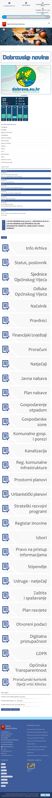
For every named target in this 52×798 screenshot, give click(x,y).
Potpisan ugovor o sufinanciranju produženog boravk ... (38, 735)
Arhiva (2, 157)
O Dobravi (4, 770)
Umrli (2, 151)
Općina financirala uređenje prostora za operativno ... (37, 732)
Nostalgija (3, 129)
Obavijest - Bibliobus (31, 743)
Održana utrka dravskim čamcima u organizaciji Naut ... (38, 755)
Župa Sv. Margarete (6, 138)
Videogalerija (4, 135)
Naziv (4, 16)
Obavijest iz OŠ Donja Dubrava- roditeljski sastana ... (37, 746)
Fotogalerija (4, 127)
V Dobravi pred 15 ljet (6, 162)
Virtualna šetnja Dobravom (8, 124)
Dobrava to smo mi (6, 159)
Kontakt (3, 786)
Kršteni (3, 148)
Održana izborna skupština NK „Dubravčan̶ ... (36, 738)
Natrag (4, 237)
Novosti (3, 764)
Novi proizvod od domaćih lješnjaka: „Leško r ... (36, 729)
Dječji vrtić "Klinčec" (6, 143)
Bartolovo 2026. (30, 752)
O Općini (3, 767)
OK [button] (45, 795)
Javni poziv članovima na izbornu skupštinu (36, 749)
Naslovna (19, 38)
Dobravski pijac (5, 154)
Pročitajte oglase (6, 709)
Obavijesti (4, 773)
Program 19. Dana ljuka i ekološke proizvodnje (36, 740)
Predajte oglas (15, 709)
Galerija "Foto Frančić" (6, 132)
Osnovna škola (5, 140)
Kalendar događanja (6, 776)
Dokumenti (4, 779)
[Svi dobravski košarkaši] (31, 765)
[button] (31, 796)
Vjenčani (3, 146)
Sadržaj (47, 16)
